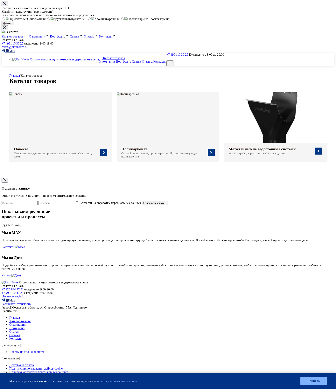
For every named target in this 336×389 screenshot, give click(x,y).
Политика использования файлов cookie (36, 368)
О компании (107, 61)
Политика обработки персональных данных (38, 372)
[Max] (175, 58)
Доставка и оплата (21, 365)
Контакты (159, 61)
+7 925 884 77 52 (13, 289)
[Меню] (10, 59)
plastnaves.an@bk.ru (14, 296)
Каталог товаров (113, 58)
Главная (14, 75)
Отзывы (147, 61)
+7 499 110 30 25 (12, 43)
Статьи (136, 61)
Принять (313, 381)
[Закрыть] (5, 27)
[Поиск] (169, 63)
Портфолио (123, 61)
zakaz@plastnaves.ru (14, 47)
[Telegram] (168, 58)
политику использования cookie (117, 381)
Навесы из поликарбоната (26, 351)
